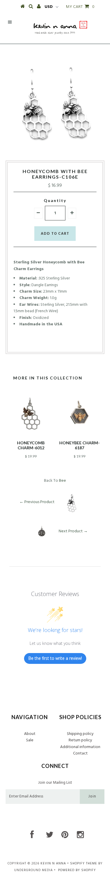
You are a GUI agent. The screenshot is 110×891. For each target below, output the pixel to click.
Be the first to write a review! (55, 658)
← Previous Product (37, 501)
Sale (29, 740)
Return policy (80, 740)
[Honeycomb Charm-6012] (31, 434)
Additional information (80, 747)
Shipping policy (80, 734)
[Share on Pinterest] (64, 342)
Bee (62, 480)
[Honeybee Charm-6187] (79, 434)
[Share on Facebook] (44, 342)
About (29, 734)
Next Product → (73, 531)
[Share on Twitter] (53, 342)
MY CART (80, 7)
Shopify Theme (83, 863)
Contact (80, 753)
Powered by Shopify (77, 870)
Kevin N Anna (53, 863)
